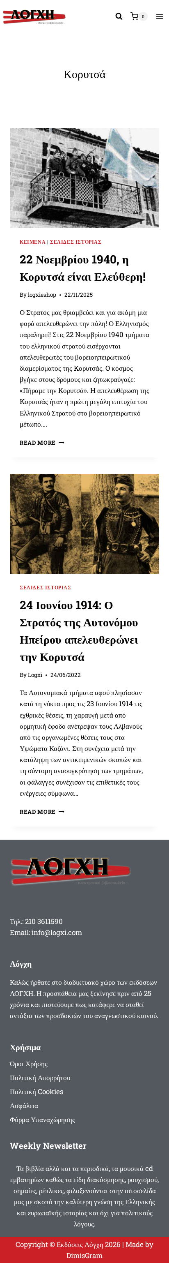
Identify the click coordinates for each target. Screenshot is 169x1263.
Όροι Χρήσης (29, 1063)
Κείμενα (33, 242)
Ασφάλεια (24, 1105)
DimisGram (84, 1255)
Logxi (35, 675)
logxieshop (42, 294)
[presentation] (84, 178)
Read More (42, 442)
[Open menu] (159, 16)
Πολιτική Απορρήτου (40, 1077)
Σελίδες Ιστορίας (76, 242)
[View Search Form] (119, 16)
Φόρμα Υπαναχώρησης (42, 1119)
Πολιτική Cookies (36, 1091)
